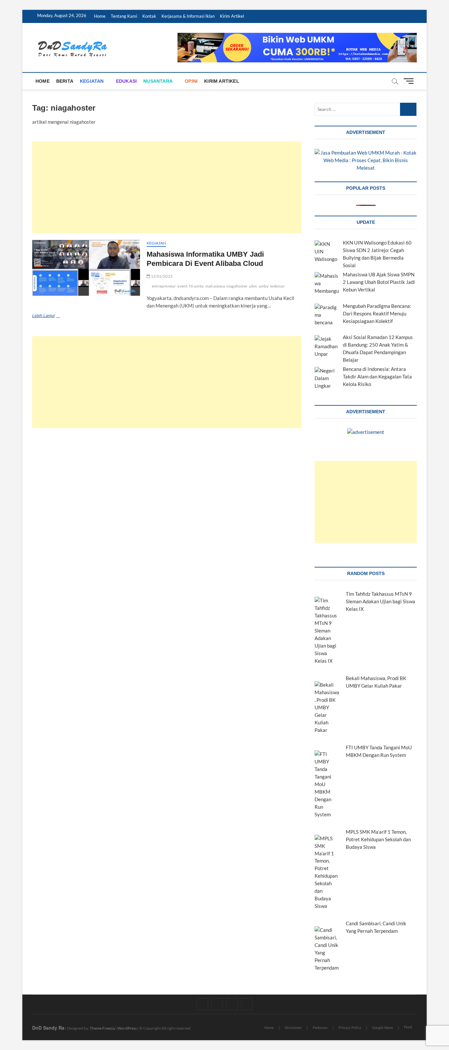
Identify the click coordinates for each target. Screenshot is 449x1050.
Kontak (149, 16)
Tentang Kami (124, 16)
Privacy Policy (350, 1027)
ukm (253, 286)
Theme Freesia (102, 1028)
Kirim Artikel (232, 16)
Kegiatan (92, 81)
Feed (408, 1027)
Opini (191, 81)
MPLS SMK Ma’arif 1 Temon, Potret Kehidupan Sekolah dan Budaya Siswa (378, 839)
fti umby (196, 286)
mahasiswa (215, 286)
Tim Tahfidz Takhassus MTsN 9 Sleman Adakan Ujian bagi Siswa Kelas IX (380, 601)
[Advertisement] (166, 187)
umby (264, 286)
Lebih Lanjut (53, 316)
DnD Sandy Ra (48, 1027)
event (182, 286)
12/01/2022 (161, 276)
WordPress (127, 1028)
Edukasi (126, 81)
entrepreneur (164, 286)
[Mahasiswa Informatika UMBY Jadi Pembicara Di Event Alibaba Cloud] (86, 268)
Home (100, 16)
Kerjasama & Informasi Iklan (188, 16)
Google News (382, 1027)
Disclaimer (293, 1027)
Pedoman (320, 1027)
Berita (64, 81)
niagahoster (237, 286)
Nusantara (158, 81)
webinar (277, 286)
